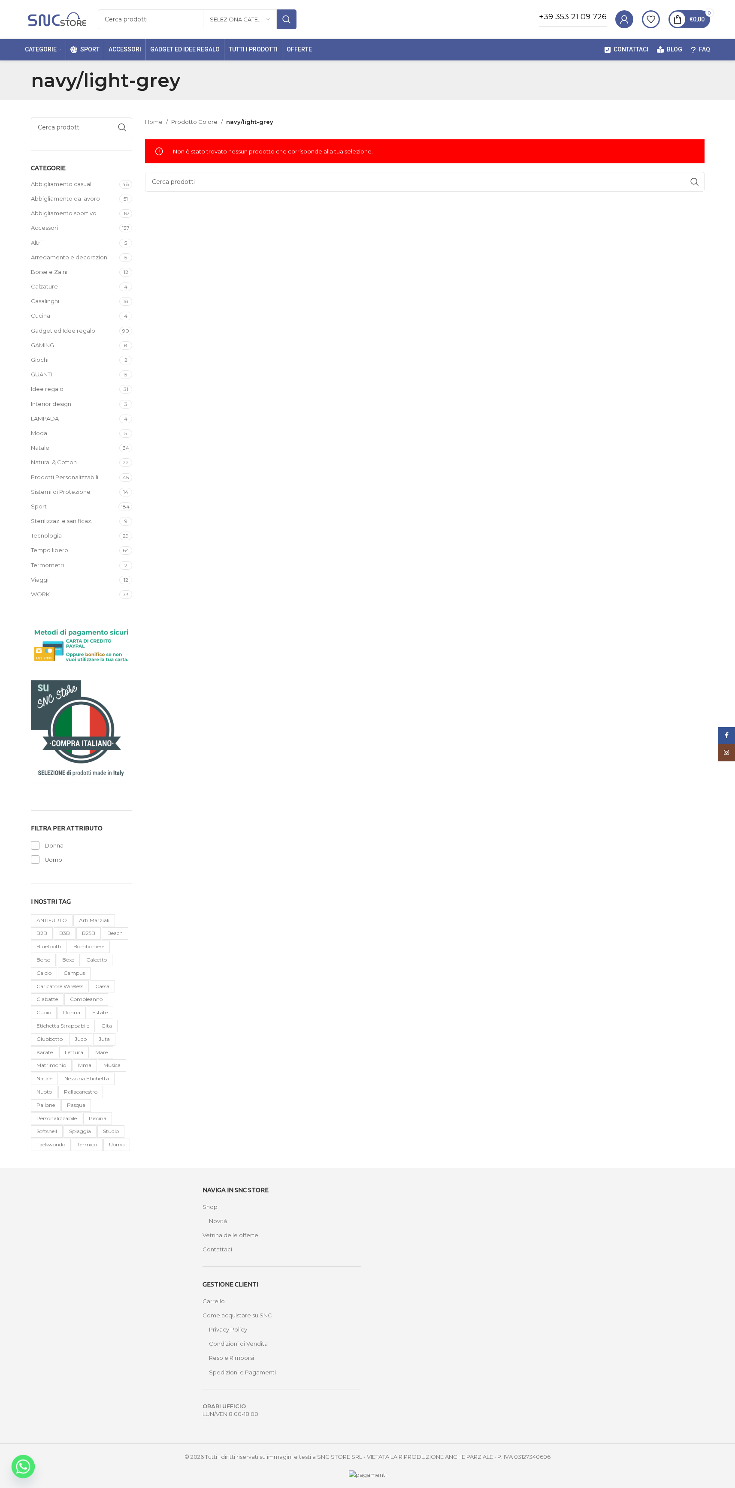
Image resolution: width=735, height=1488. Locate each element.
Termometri (47, 565)
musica (112, 1065)
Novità (218, 1220)
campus (74, 973)
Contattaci (217, 1249)
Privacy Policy (228, 1329)
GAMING (42, 345)
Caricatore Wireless (59, 986)
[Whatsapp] (23, 1466)
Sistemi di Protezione (61, 491)
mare (101, 1052)
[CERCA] (286, 19)
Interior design (51, 403)
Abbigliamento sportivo (64, 213)
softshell (46, 1131)
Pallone (45, 1105)
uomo (116, 1144)
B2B (41, 933)
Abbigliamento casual (61, 183)
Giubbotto (49, 1039)
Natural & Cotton (54, 462)
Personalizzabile (56, 1118)
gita (106, 1025)
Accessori (44, 227)
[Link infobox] (573, 19)
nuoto (44, 1091)
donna (71, 1012)
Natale (40, 447)
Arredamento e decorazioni (70, 257)
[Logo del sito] (57, 18)
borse (43, 959)
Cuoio (43, 1012)
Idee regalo (47, 388)
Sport (39, 506)
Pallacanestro (80, 1091)
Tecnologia (46, 535)
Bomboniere (88, 946)
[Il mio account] (624, 19)
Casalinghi (45, 301)
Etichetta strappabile (62, 1025)
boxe (68, 959)
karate (44, 1052)
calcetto (96, 959)
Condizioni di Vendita (238, 1343)
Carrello (214, 1301)
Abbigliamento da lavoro (65, 198)
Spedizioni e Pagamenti (242, 1372)
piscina (97, 1118)
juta (104, 1039)
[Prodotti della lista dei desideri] (651, 19)
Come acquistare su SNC (237, 1315)
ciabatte (47, 999)
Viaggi (39, 579)
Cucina (40, 315)
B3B (64, 933)
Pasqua (76, 1105)
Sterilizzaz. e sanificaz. (61, 520)
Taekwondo (50, 1144)
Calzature (44, 286)
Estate (100, 1012)
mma (84, 1065)
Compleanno (86, 999)
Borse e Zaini (49, 271)
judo (81, 1039)
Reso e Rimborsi (231, 1357)
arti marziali (94, 920)
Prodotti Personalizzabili (64, 477)
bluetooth (48, 946)
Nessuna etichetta (86, 1078)
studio (111, 1131)
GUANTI (41, 374)
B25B (88, 933)
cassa (102, 986)
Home (154, 121)
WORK (40, 594)
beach (115, 933)
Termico (87, 1144)
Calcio (43, 973)
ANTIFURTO (51, 920)
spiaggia (80, 1131)
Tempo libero (49, 550)
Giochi (39, 359)
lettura (74, 1052)
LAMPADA (45, 418)
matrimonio (51, 1065)
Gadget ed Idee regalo (63, 330)
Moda (39, 433)
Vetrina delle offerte (230, 1235)
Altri (36, 242)
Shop (210, 1206)
